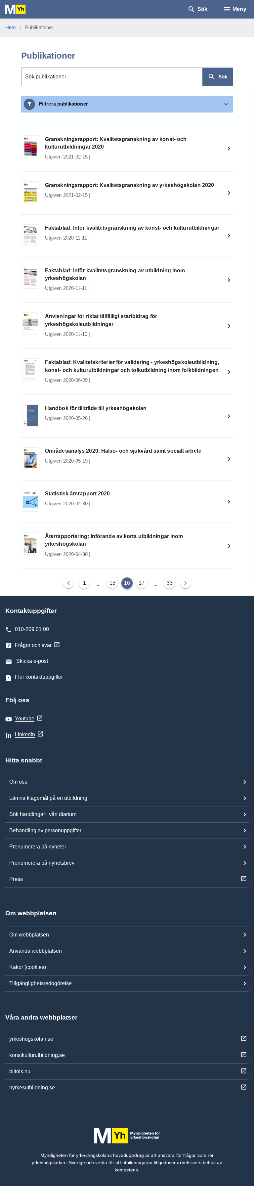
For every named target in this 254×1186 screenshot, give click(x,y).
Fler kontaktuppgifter (39, 677)
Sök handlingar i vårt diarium (42, 814)
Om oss (18, 782)
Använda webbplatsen (35, 951)
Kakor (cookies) (27, 967)
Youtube (24, 718)
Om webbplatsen (29, 934)
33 (170, 583)
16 (127, 583)
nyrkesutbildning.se (32, 1087)
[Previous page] (68, 583)
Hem (10, 27)
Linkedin (25, 734)
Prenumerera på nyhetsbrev (41, 863)
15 (112, 583)
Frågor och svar (33, 645)
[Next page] (185, 583)
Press (16, 879)
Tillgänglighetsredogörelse (40, 983)
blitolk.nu (19, 1071)
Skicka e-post (32, 661)
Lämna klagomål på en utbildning (48, 798)
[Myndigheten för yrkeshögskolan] (25, 9)
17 (142, 583)
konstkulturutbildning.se (37, 1055)
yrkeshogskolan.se (31, 1039)
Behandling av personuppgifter (45, 830)
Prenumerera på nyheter (37, 846)
